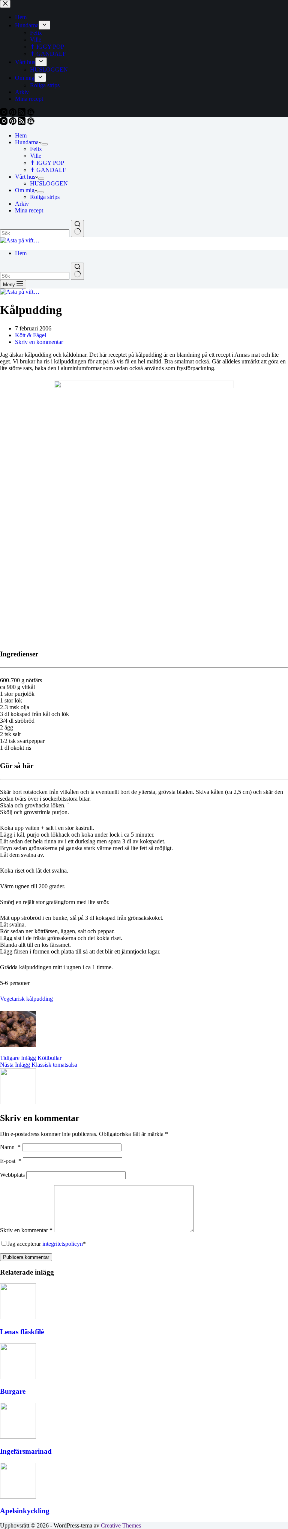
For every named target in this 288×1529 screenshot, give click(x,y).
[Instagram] (4, 123)
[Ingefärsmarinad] (18, 1436)
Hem (21, 135)
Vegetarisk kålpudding (26, 998)
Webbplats (12, 1175)
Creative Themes (121, 1525)
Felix (36, 149)
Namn (10, 1147)
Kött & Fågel (30, 335)
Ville (35, 155)
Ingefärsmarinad (26, 1451)
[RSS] (22, 123)
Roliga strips (45, 197)
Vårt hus (25, 176)
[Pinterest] (13, 123)
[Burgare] (18, 1377)
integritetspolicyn (62, 1244)
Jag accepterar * (47, 1244)
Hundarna (27, 142)
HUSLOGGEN (49, 183)
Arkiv (22, 203)
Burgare (13, 1391)
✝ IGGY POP (47, 163)
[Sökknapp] (77, 228)
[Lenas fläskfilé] (18, 1317)
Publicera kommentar (26, 1257)
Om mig (24, 190)
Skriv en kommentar (39, 342)
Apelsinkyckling (25, 1511)
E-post (10, 1161)
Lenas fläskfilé (22, 1332)
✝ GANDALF (48, 170)
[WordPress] (30, 123)
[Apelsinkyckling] (18, 1496)
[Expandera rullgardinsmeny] (45, 144)
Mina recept (29, 210)
